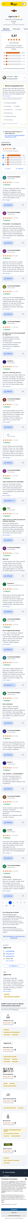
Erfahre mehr (16, 1009)
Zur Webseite (13, 966)
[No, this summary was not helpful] (24, 124)
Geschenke (6, 994)
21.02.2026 (15, 698)
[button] (3, 4)
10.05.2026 (15, 327)
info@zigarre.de (10, 956)
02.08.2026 (15, 589)
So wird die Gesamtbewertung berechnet (14, 68)
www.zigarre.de (10, 953)
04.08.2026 (15, 767)
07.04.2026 (15, 475)
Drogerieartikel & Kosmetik (10, 1056)
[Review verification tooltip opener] (19, 17)
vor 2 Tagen (15, 404)
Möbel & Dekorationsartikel (10, 1086)
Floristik (5, 1083)
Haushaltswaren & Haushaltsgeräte (12, 1032)
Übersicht (6, 29)
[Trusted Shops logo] (14, 4)
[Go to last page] (13, 905)
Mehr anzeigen (10, 960)
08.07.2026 (15, 736)
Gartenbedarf (7, 1059)
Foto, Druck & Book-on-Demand (11, 1133)
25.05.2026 (15, 624)
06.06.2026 (15, 366)
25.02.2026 (15, 662)
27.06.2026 (15, 440)
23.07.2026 (15, 513)
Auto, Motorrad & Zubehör (10, 1107)
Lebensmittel (7, 1034)
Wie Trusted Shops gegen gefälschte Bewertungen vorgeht (15, 136)
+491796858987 (10, 951)
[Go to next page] (10, 905)
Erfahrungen (16, 29)
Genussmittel (15, 1034)
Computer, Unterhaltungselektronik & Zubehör (12, 1130)
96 (6, 905)
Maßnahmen (11, 916)
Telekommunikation (15, 1136)
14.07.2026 (15, 291)
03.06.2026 (15, 255)
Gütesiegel (6, 1176)
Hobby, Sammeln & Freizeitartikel (11, 996)
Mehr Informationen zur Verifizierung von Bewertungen (14, 937)
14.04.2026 (15, 871)
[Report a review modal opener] (22, 205)
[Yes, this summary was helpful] (21, 124)
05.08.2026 (15, 218)
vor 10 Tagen (16, 182)
